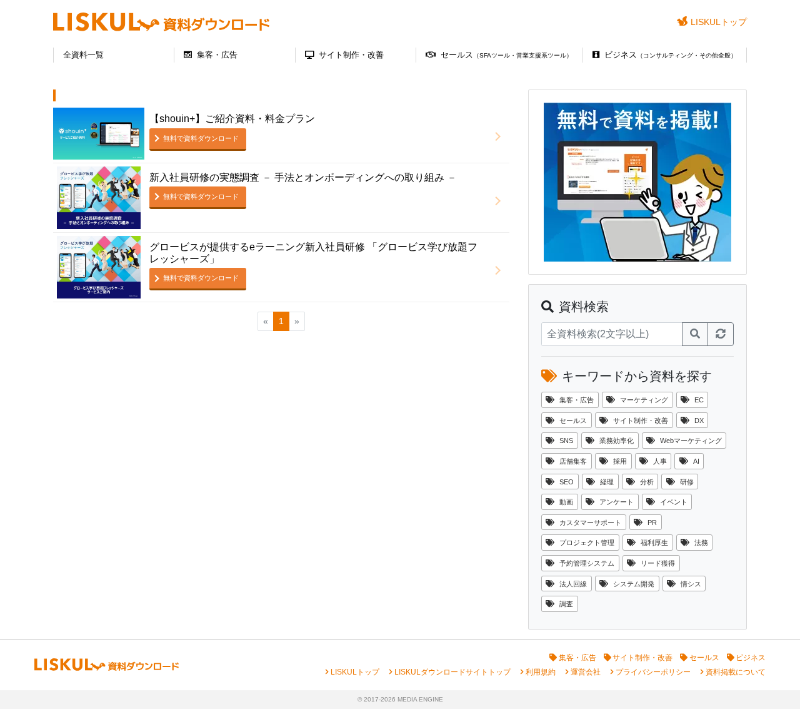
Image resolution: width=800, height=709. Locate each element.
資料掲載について (736, 672)
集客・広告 (217, 54)
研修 (687, 482)
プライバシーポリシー (653, 672)
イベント (674, 502)
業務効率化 (616, 440)
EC (699, 400)
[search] (695, 334)
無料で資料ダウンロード (201, 138)
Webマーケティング (691, 440)
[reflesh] (721, 334)
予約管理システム (586, 563)
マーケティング (644, 400)
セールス (506, 54)
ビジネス (670, 54)
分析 (647, 482)
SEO (566, 482)
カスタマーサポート (590, 522)
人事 (660, 461)
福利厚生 (654, 542)
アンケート (616, 502)
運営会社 (586, 672)
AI (696, 461)
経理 (607, 482)
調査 (566, 604)
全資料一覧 (83, 54)
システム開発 (633, 584)
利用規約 (541, 672)
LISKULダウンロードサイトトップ (452, 672)
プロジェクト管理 (586, 542)
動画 (566, 502)
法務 (701, 542)
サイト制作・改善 (351, 54)
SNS (566, 440)
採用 (620, 461)
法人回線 (573, 584)
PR (652, 522)
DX (699, 420)
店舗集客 (573, 461)
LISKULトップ (719, 22)
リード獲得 (658, 563)
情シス (691, 584)
